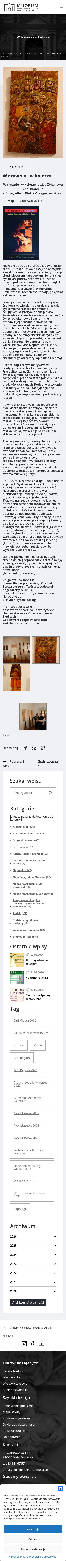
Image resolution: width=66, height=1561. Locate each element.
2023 (13, 1263)
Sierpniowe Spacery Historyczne (38, 997)
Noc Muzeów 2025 (26, 1138)
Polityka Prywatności (17, 1418)
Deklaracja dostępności (19, 1424)
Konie (38, 1045)
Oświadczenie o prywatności (41, 1556)
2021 (13, 1282)
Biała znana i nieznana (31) (29, 833)
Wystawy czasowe (32, 53)
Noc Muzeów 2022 (26, 1113)
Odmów (33, 1539)
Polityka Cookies (16, 1556)
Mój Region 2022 (25, 1070)
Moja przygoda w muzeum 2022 (32, 1084)
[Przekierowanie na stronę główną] (20, 7)
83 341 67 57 (16, 1463)
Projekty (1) (20, 913)
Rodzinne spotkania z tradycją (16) (26, 922)
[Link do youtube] (41, 1344)
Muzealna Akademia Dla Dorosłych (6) (27, 885)
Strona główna (10, 53)
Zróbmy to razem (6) (25, 936)
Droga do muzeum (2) (26, 840)
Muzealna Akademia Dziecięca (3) (33, 893)
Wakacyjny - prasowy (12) (29, 929)
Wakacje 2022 (23, 1181)
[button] (60, 1488)
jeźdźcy (19, 1045)
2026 (13, 1236)
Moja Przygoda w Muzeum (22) (32, 877)
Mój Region (22, 1058)
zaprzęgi (20, 1209)
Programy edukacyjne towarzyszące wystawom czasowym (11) (28, 903)
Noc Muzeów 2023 (26, 1126)
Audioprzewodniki (15, 1390)
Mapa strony (11, 1412)
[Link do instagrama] (24, 1344)
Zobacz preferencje (33, 1549)
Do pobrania (11, 1437)
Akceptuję (33, 1529)
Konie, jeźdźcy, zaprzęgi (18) (30, 853)
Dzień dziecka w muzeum (31, 1033)
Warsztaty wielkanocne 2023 (30, 1194)
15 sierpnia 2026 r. (37, 978)
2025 (13, 1245)
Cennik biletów (13, 1371)
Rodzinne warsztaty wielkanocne (27, 1167)
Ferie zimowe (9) (23, 847)
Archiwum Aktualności (28, 1302)
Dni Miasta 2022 (25, 1021)
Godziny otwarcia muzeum (37, 961)
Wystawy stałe (12, 1377)
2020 (13, 1291)
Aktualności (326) (24, 826)
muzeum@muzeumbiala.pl (30, 1470)
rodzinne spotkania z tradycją (28, 1151)
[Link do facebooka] (32, 1344)
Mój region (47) (22, 870)
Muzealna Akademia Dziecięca (28, 1099)
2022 (13, 1273)
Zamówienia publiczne (18, 1406)
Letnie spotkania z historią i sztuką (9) (30, 862)
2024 (13, 1254)
